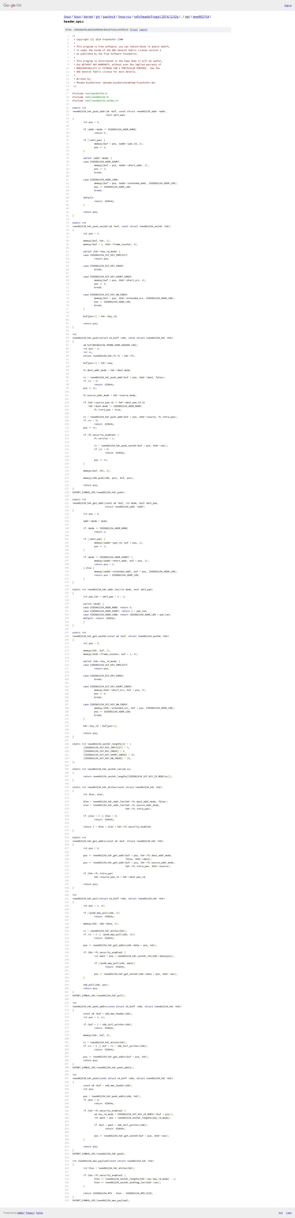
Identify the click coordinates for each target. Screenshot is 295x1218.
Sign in (288, 5)
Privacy (30, 1212)
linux (67, 17)
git (98, 17)
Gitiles (20, 1212)
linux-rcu (124, 17)
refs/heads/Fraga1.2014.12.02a (156, 17)
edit (143, 29)
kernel (88, 17)
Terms (39, 1212)
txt (281, 1212)
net (187, 17)
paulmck (109, 17)
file (134, 29)
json (289, 1212)
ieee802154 (201, 17)
